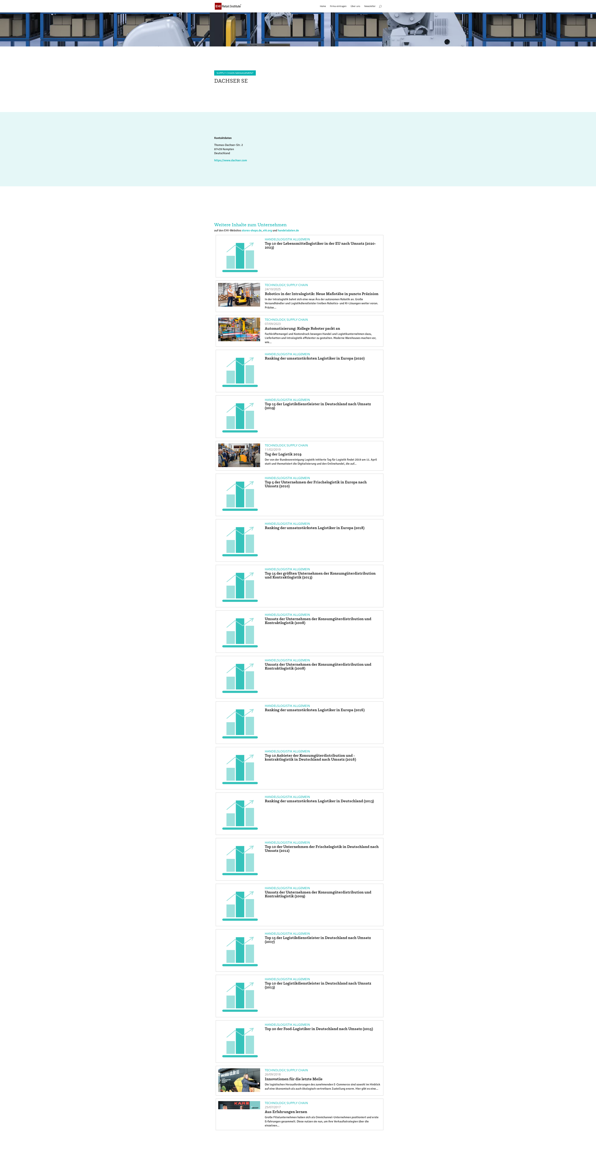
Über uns (355, 6)
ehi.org (267, 230)
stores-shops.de (252, 230)
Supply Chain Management (235, 73)
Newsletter (370, 6)
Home (323, 6)
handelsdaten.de (288, 230)
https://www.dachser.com (230, 160)
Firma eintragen (338, 6)
